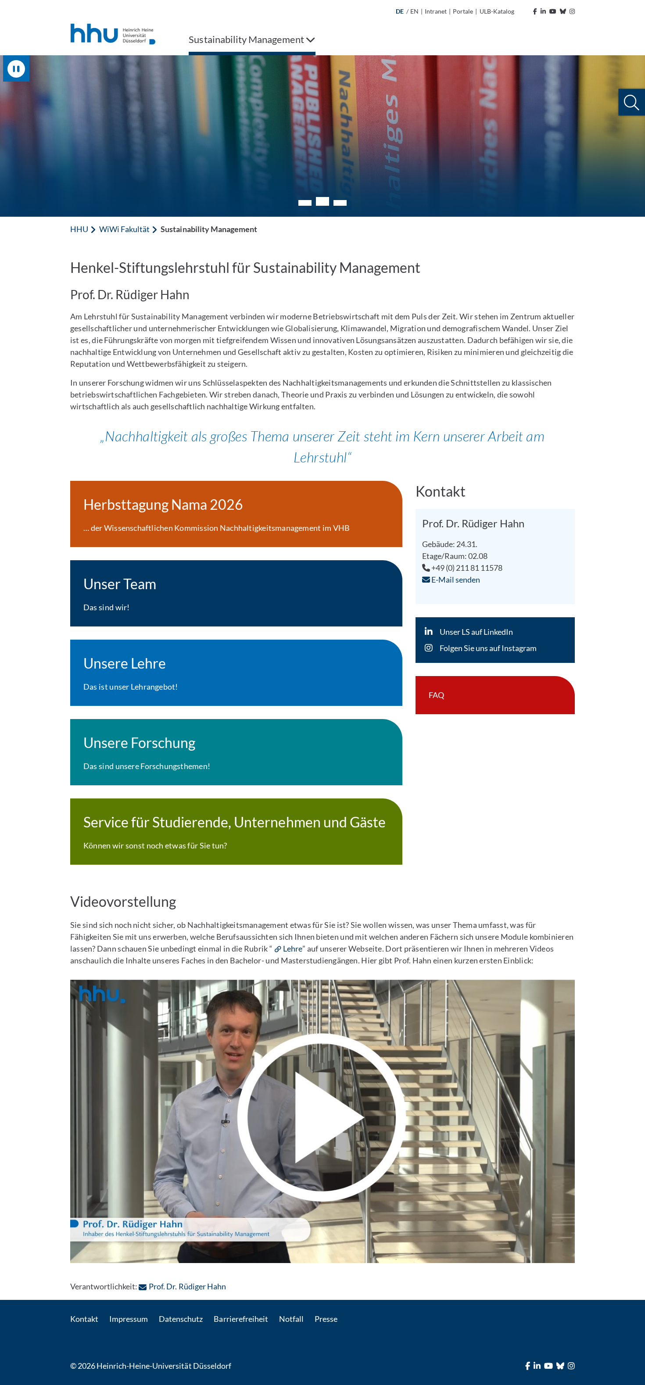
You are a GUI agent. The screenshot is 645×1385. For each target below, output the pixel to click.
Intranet (436, 11)
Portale (463, 11)
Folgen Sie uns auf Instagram (488, 648)
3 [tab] (340, 203)
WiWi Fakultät (124, 229)
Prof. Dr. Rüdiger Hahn (187, 1286)
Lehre (292, 948)
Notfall (291, 1319)
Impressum (128, 1319)
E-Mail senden (455, 579)
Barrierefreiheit (241, 1319)
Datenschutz (181, 1319)
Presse (326, 1319)
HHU (79, 229)
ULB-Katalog (497, 11)
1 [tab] (305, 203)
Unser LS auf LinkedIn (476, 632)
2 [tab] (322, 201)
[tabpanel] (322, 136)
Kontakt (84, 1319)
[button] (631, 102)
